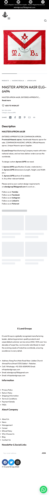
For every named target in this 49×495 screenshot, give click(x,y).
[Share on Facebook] (15, 117)
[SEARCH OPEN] (45, 20)
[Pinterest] (30, 2)
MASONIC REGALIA (18, 80)
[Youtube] (6, 2)
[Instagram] (43, 2)
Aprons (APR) (31, 80)
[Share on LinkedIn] (20, 117)
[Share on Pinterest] (24, 117)
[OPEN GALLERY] (24, 48)
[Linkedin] (18, 2)
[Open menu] (9, 18)
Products (5, 80)
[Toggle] (6, 100)
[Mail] (29, 117)
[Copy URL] (34, 117)
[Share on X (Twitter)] (10, 117)
